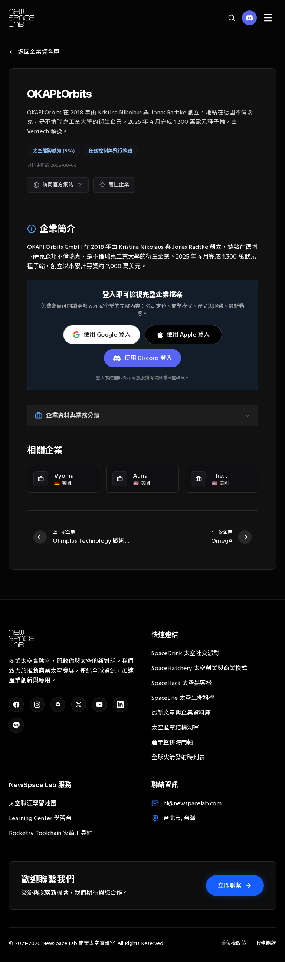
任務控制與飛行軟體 (110, 150)
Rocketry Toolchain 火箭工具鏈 (50, 832)
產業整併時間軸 (172, 742)
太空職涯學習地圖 (32, 803)
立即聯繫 (230, 885)
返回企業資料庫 (38, 51)
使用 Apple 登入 (188, 334)
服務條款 (149, 377)
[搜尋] (231, 17)
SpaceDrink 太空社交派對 (185, 653)
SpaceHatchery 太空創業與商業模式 (199, 668)
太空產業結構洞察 (175, 727)
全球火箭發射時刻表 (178, 757)
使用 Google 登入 (107, 334)
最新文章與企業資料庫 (181, 712)
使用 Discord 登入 (148, 357)
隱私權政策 (174, 377)
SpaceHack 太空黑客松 (181, 682)
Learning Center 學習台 (40, 818)
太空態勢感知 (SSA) (54, 150)
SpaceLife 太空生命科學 (183, 697)
